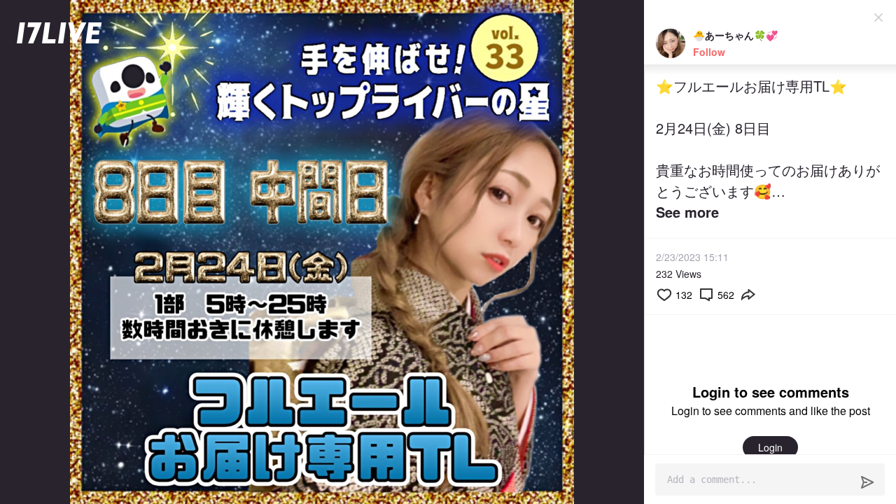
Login (770, 447)
